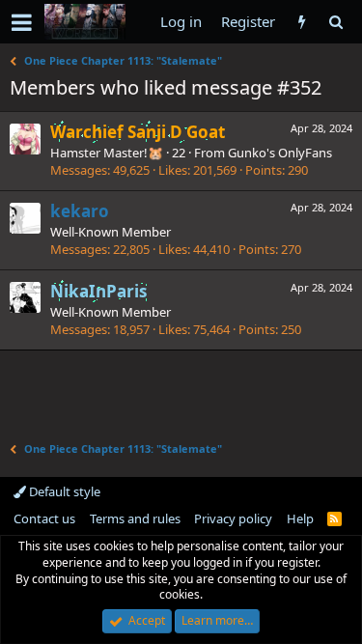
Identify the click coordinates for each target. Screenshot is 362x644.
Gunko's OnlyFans (280, 152)
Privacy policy (233, 518)
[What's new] (302, 22)
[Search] (335, 22)
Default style (63, 491)
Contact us (44, 518)
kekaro (79, 211)
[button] (22, 22)
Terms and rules (135, 518)
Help (300, 518)
